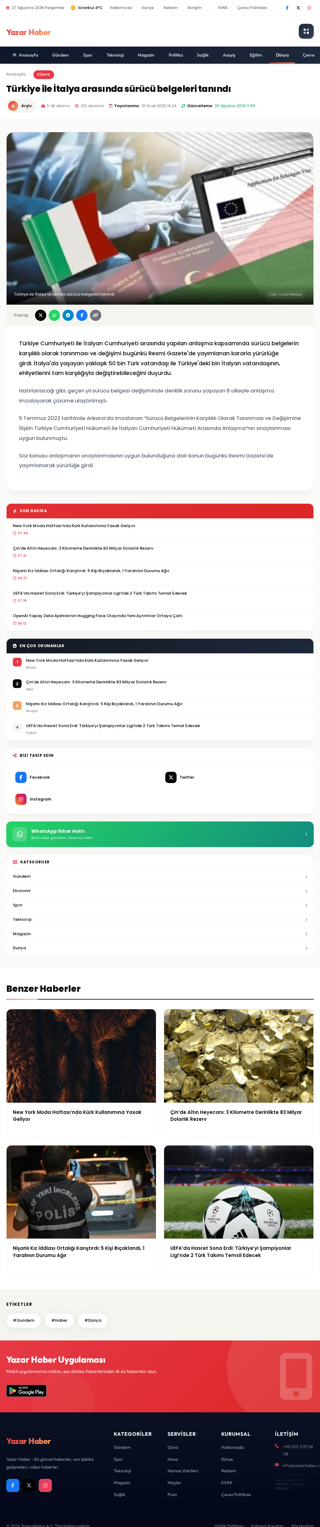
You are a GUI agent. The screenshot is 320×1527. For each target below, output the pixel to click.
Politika (176, 55)
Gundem (22, 876)
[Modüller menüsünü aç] (306, 31)
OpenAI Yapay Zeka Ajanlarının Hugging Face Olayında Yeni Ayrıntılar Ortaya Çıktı (97, 616)
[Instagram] (309, 7)
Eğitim (256, 55)
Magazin (146, 55)
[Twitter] (298, 7)
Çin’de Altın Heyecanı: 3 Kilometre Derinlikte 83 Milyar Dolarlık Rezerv (83, 548)
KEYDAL (281, 1484)
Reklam (171, 7)
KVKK (223, 7)
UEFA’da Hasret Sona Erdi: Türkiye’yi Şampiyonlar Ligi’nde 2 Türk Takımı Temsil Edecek (100, 593)
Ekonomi (21, 891)
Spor (87, 55)
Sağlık (203, 55)
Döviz (173, 1447)
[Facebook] (287, 7)
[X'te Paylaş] (40, 315)
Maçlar (174, 1482)
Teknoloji (115, 55)
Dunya (19, 948)
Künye (148, 7)
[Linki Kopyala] (95, 315)
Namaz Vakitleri (183, 1471)
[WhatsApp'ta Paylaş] (54, 315)
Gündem (60, 55)
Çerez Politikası (252, 7)
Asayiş (229, 55)
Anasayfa (28, 55)
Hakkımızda (121, 7)
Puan (172, 1494)
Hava (173, 1459)
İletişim (195, 7)
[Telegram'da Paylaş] (68, 315)
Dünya (282, 55)
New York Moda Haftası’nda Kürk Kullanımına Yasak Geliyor (74, 526)
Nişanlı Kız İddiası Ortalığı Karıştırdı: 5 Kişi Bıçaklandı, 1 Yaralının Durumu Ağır (91, 571)
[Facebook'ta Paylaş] (82, 315)
